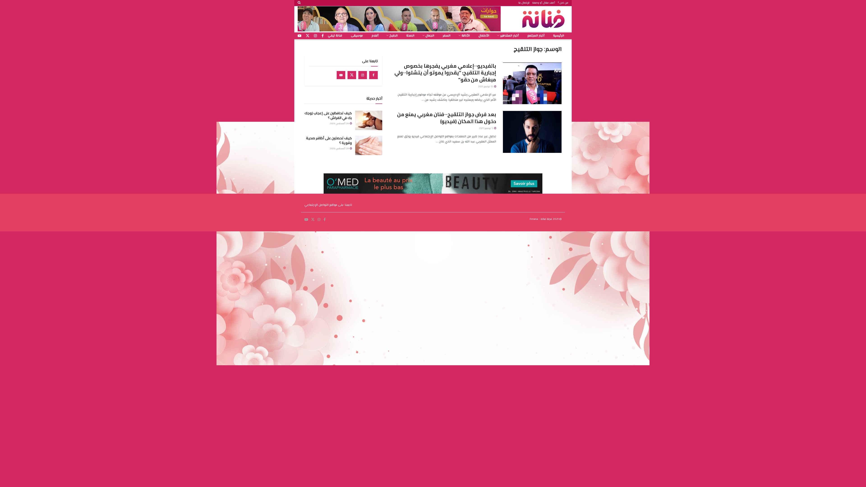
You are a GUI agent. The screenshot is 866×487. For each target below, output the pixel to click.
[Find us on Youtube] (341, 75)
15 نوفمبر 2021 (486, 87)
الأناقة (466, 35)
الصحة (410, 35)
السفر (446, 35)
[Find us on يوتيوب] (299, 36)
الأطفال (484, 35)
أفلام (375, 35)
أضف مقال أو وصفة (543, 3)
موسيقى (357, 35)
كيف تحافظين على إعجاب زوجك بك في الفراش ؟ (328, 115)
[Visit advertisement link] (399, 18)
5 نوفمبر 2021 (486, 128)
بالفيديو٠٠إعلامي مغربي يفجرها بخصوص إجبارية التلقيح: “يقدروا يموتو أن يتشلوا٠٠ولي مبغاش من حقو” (445, 73)
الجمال (430, 35)
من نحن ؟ (563, 3)
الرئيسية (558, 35)
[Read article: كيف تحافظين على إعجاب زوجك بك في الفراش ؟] (368, 120)
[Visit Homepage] (544, 18)
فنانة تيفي (335, 35)
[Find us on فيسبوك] (323, 36)
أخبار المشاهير (509, 35)
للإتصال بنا (524, 3)
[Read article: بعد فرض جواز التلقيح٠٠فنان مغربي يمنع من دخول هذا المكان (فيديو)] (532, 132)
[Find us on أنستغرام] (315, 36)
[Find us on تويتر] (307, 36)
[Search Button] (299, 3)
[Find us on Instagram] (362, 75)
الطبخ (393, 35)
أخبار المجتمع (535, 35)
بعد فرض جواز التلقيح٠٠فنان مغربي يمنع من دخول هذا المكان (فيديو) (446, 118)
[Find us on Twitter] (352, 75)
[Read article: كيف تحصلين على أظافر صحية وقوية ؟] (368, 145)
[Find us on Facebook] (373, 75)
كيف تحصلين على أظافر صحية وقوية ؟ (329, 140)
